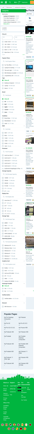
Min (4, 37)
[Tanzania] (10, 424)
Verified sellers (11, 298)
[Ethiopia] (18, 424)
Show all (6, 80)
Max (16, 37)
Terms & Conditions (6, 394)
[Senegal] (22, 424)
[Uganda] (6, 424)
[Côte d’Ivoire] (26, 424)
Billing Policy (6, 402)
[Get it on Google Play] (19, 391)
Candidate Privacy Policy (6, 407)
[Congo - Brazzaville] (17, 428)
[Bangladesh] (30, 424)
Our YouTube (23, 396)
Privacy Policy (5, 398)
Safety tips (12, 388)
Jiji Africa (28, 388)
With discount (10, 306)
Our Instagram (24, 391)
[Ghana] (14, 424)
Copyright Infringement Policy (6, 418)
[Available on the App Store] (19, 388)
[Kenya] (2, 424)
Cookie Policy (5, 412)
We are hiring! (5, 389)
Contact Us (13, 391)
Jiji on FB (23, 387)
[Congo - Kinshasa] (13, 428)
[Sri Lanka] (9, 428)
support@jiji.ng (14, 385)
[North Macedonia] (25, 428)
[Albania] (21, 428)
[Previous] (25, 290)
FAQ (11, 394)
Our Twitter (24, 400)
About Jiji (5, 385)
